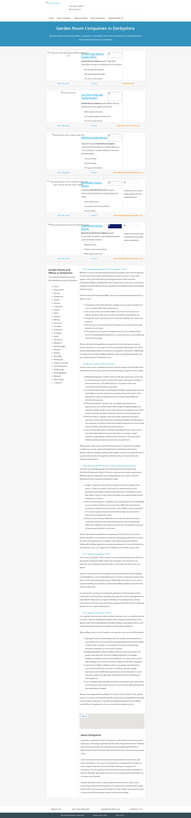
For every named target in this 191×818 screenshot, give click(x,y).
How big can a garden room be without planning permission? (109, 465)
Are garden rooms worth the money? (99, 364)
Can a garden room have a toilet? (97, 612)
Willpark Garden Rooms (94, 137)
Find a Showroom (98, 18)
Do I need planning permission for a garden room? (105, 269)
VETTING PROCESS (80, 809)
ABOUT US (56, 809)
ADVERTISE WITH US (110, 809)
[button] (64, 18)
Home (51, 18)
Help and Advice (81, 18)
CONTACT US (136, 809)
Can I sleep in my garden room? (96, 554)
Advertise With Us (115, 18)
